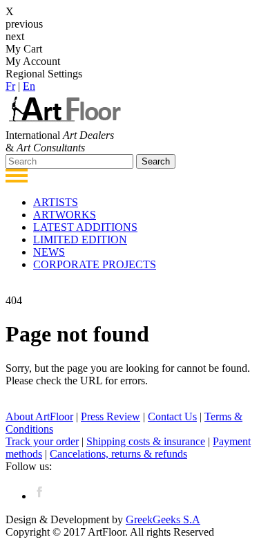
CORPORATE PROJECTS (94, 264)
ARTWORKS (64, 215)
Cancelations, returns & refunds (118, 454)
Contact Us (172, 416)
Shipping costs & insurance (145, 441)
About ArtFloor (39, 416)
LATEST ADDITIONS (85, 227)
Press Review (110, 416)
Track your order (42, 441)
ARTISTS (55, 202)
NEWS (49, 252)
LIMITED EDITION (80, 239)
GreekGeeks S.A (163, 519)
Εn (29, 86)
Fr (10, 86)
